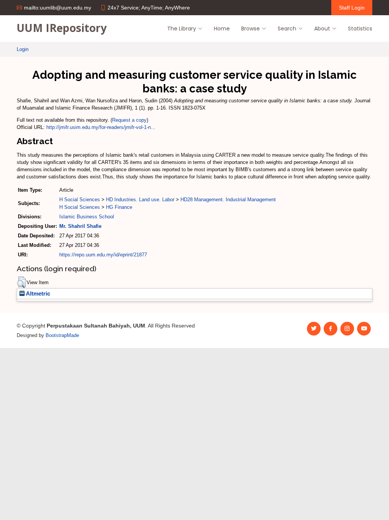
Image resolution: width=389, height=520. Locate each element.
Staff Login (352, 8)
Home (222, 28)
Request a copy (129, 120)
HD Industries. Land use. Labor (140, 199)
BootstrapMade (62, 335)
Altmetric (37, 294)
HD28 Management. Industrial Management (228, 199)
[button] (21, 282)
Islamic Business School (86, 216)
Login (22, 49)
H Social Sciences (79, 199)
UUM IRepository (62, 28)
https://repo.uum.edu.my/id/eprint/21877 (103, 255)
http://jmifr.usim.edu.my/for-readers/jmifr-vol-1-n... (100, 127)
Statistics (360, 28)
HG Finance (119, 207)
